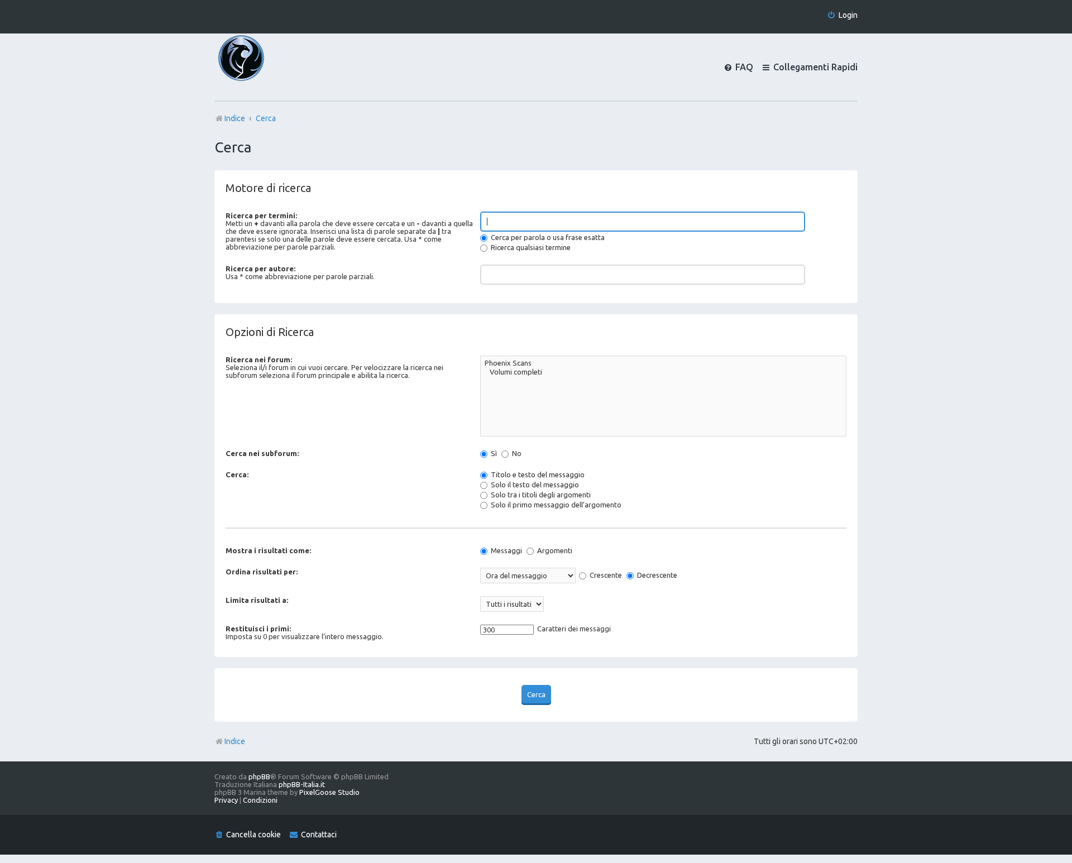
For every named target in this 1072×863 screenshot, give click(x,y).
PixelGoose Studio (329, 792)
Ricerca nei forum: (259, 359)
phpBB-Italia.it (302, 784)
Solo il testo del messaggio (534, 484)
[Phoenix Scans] (663, 363)
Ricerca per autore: (260, 268)
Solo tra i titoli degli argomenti (540, 494)
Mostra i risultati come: (268, 550)
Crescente (605, 575)
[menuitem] (842, 15)
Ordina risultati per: (262, 572)
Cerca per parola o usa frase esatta (547, 237)
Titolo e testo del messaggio (537, 474)
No (515, 453)
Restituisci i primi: (258, 628)
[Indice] (260, 67)
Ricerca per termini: (261, 215)
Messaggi (505, 550)
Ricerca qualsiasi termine (530, 247)
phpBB (259, 776)
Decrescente (656, 575)
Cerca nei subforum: (262, 453)
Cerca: (237, 474)
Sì (493, 453)
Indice (234, 741)
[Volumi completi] (663, 372)
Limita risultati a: (257, 600)
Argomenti (553, 550)
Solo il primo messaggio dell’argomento (555, 505)
